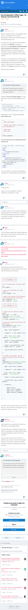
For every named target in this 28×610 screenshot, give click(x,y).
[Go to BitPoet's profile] (25, 559)
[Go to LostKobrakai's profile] (25, 597)
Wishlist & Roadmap (16, 24)
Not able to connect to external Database (11, 587)
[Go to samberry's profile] (2, 455)
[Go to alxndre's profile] (25, 579)
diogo (16, 460)
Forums (8, 7)
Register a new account (14, 520)
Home (2, 7)
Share (7, 537)
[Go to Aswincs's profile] (25, 569)
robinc (4, 22)
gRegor (5, 561)
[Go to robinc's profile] (2, 30)
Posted (9, 31)
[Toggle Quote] (3, 85)
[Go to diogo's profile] (2, 228)
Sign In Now (14, 529)
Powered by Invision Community (14, 608)
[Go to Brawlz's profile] (25, 588)
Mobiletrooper (7, 597)
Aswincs (5, 571)
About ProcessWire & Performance (10, 596)
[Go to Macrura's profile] (2, 420)
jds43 (4, 580)
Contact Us (11, 606)
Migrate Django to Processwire (9, 578)
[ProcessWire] (8, 2)
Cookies (17, 606)
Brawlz (5, 589)
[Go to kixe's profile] (2, 80)
